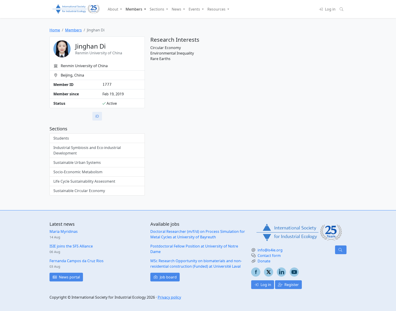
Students (61, 138)
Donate (264, 261)
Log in (265, 284)
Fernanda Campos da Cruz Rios (77, 260)
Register (291, 284)
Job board (168, 277)
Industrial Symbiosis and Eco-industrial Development (87, 150)
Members (73, 30)
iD (97, 116)
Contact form (269, 255)
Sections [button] (157, 9)
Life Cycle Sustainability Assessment (84, 181)
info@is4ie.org (270, 250)
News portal (69, 277)
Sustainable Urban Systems (77, 162)
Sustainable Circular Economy (79, 190)
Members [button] (134, 9)
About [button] (113, 9)
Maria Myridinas (64, 231)
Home (55, 30)
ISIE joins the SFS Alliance (71, 246)
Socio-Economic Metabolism (77, 171)
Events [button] (195, 9)
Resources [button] (216, 9)
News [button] (177, 9)
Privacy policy (169, 297)
